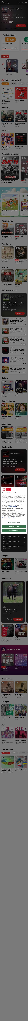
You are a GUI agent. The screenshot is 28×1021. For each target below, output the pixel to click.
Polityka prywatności (12, 506)
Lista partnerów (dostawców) (8, 517)
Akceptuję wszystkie (14, 530)
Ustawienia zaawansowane (14, 522)
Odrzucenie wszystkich (14, 526)
